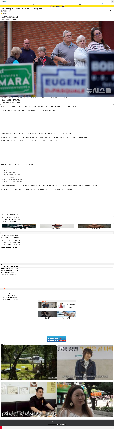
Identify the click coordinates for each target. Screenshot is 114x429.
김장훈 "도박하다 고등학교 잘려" (9, 172)
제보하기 (54, 424)
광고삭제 (1, 427)
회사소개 (49, 421)
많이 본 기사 (3, 344)
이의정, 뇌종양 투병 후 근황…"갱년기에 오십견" (12, 177)
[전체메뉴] (112, 1)
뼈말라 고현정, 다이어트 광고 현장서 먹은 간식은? (13, 179)
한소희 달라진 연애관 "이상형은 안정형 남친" (12, 181)
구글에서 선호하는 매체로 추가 (7, 13)
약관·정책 (60, 421)
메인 (11, 4)
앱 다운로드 (59, 424)
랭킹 (34, 4)
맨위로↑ (63, 424)
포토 (80, 4)
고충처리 (64, 421)
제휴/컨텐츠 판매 (55, 421)
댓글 (57, 232)
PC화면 (50, 424)
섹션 (57, 4)
